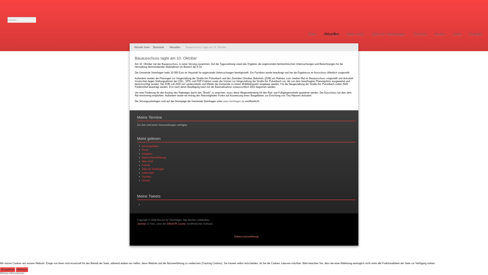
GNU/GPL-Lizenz (176, 223)
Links (457, 34)
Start (312, 34)
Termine (420, 34)
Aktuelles (331, 34)
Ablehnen (22, 269)
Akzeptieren (7, 269)
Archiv (439, 34)
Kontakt (475, 34)
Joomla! (141, 223)
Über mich (355, 34)
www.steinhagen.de (233, 101)
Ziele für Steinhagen (389, 34)
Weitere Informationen (12, 273)
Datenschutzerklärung (246, 236)
